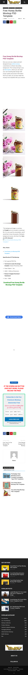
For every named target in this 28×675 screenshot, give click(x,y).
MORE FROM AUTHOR (9, 470)
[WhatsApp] (14, 21)
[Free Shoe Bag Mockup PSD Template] (6, 492)
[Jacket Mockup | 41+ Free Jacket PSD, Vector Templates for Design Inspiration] (5, 593)
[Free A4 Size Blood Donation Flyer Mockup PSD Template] (5, 575)
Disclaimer (21, 669)
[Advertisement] (14, 39)
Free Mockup (9, 5)
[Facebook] (4, 21)
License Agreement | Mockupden (11, 669)
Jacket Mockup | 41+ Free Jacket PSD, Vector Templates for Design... (18, 593)
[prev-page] (4, 497)
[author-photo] (14, 458)
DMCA (18, 670)
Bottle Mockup (17, 5)
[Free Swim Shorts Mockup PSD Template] (6, 485)
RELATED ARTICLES (8, 467)
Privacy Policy (16, 667)
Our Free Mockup (19, 8)
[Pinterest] (11, 21)
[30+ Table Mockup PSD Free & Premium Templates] (5, 608)
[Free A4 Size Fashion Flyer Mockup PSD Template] (5, 582)
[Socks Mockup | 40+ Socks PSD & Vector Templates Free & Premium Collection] (5, 601)
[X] (7, 21)
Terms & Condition (12, 670)
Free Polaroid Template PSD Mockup (21, 444)
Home (4, 5)
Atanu (5, 18)
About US (10, 667)
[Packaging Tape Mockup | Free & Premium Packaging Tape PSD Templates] (6, 475)
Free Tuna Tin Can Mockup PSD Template (7, 444)
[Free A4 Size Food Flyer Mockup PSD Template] (5, 567)
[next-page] (6, 497)
